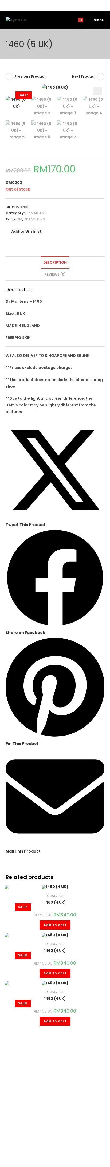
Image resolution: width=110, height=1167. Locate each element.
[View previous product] (9, 76)
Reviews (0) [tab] (55, 274)
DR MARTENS (35, 213)
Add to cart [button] (55, 925)
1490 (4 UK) (55, 998)
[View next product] (100, 76)
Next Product (84, 76)
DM (19, 219)
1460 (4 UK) (55, 902)
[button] (97, 91)
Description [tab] (55, 262)
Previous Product (30, 76)
